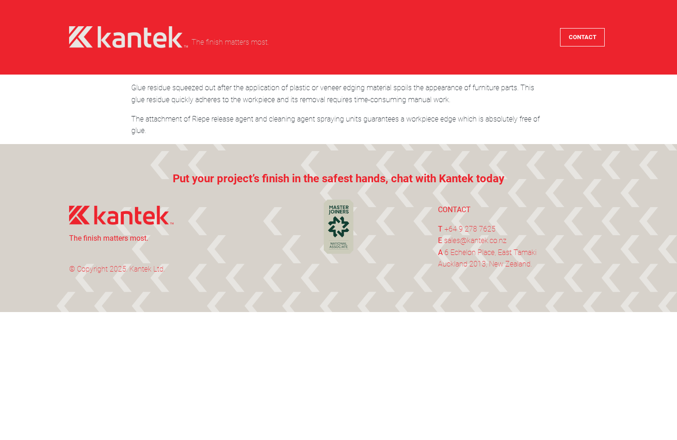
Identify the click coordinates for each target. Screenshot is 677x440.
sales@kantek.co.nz (475, 240)
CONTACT (582, 37)
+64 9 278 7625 (470, 229)
